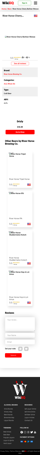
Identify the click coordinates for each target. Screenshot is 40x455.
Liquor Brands (9, 420)
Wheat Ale (11, 84)
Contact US (28, 420)
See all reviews (20, 63)
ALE (5, 84)
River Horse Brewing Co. (13, 74)
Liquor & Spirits (8, 440)
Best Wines (7, 432)
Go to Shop (20, 132)
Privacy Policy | (5, 451)
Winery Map (8, 412)
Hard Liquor (7, 443)
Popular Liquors (8, 437)
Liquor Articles (29, 417)
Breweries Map (9, 417)
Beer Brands (8, 415)
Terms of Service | (16, 451)
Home (4, 9)
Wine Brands (8, 409)
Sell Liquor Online (30, 409)
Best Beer (6, 435)
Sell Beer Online (30, 415)
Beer (9, 9)
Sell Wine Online (30, 412)
